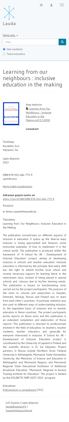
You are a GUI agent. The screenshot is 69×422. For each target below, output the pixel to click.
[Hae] (62, 42)
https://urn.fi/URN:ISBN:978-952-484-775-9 (28, 199)
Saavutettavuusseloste (19, 410)
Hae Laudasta (14, 49)
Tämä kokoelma (16, 54)
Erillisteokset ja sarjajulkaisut (19, 390)
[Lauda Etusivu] (17, 13)
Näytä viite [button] (9, 35)
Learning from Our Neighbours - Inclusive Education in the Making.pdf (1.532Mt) (38, 114)
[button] (41, 5)
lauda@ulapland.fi (16, 406)
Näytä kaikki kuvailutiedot (17, 186)
